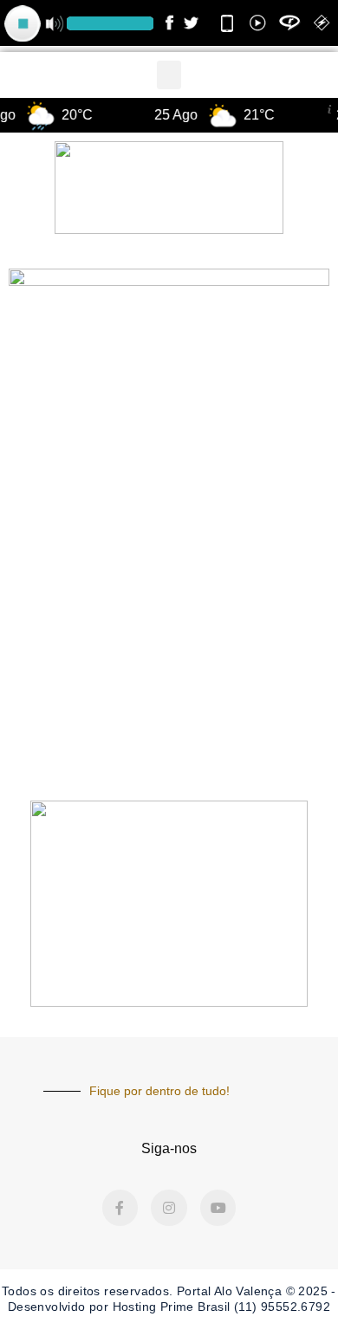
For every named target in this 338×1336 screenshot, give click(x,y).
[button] (169, 75)
